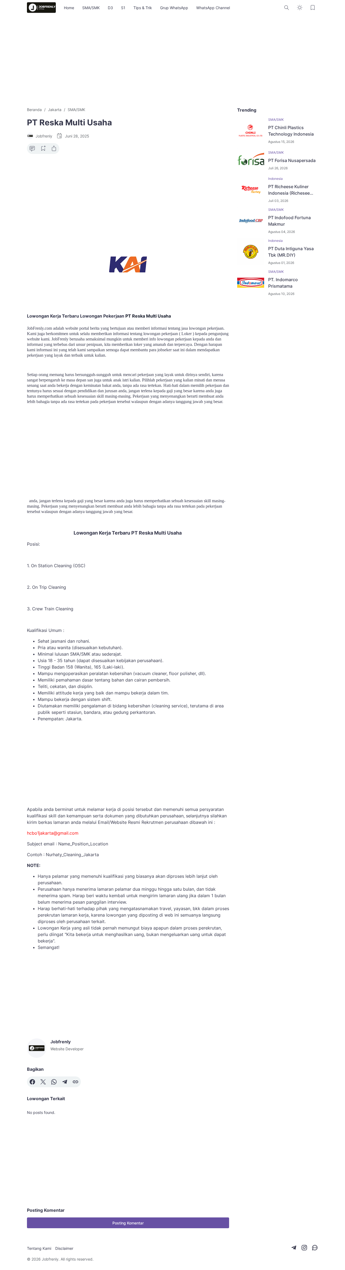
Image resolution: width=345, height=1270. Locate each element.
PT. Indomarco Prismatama (283, 283)
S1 (123, 7)
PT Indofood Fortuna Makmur (289, 221)
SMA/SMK (91, 7)
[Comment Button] (32, 148)
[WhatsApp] (54, 1081)
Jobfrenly (50, 1259)
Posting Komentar (128, 1223)
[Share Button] (54, 148)
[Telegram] (64, 1081)
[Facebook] (32, 1081)
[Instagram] (304, 1247)
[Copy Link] (75, 1081)
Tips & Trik (142, 7)
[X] (43, 1081)
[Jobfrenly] (41, 7)
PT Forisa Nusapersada (292, 160)
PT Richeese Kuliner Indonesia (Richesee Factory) (289, 190)
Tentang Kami (39, 1248)
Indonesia (275, 179)
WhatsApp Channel (213, 7)
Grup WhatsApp (174, 7)
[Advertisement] (172, 61)
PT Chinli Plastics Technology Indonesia (291, 131)
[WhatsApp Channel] (315, 1247)
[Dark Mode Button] (299, 7)
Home (69, 7)
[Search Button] (286, 7)
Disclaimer (64, 1248)
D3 (110, 7)
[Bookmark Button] (312, 7)
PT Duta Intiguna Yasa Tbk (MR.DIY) (291, 252)
